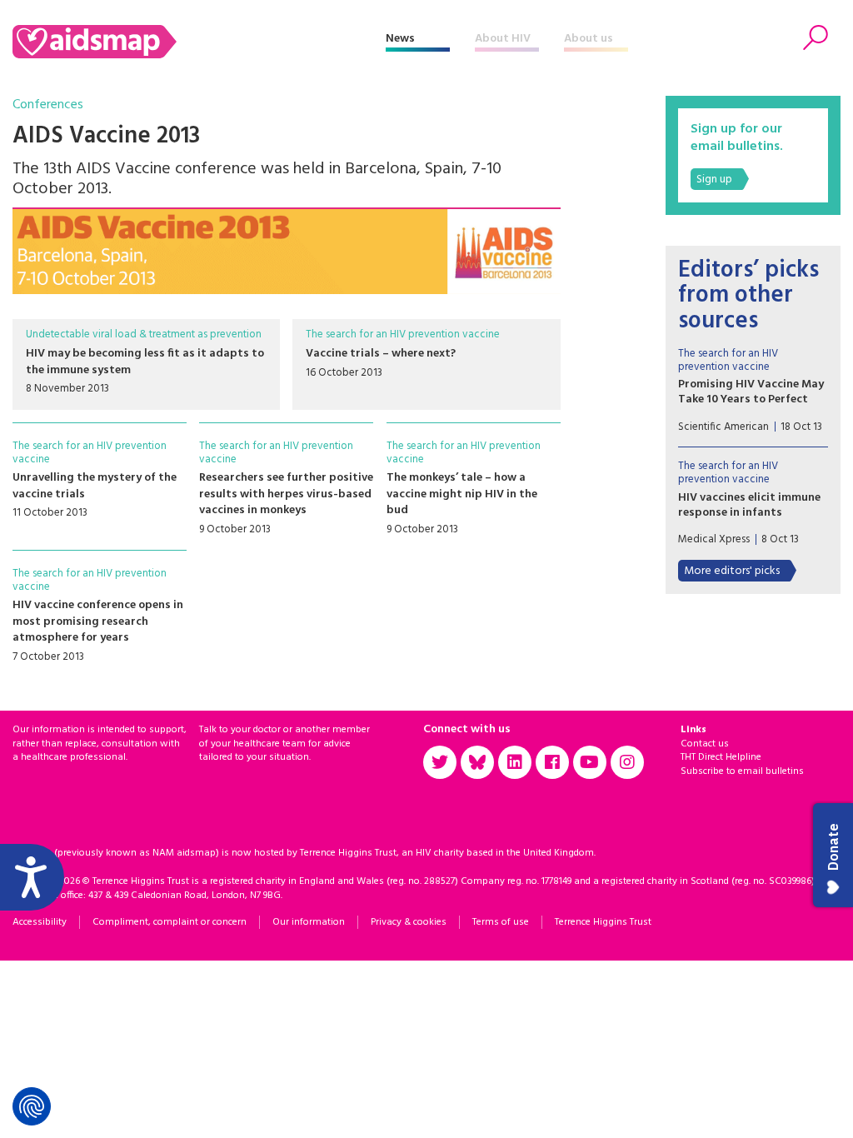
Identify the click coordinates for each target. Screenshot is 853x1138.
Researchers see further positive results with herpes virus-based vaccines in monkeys (286, 494)
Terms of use (500, 922)
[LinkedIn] (514, 762)
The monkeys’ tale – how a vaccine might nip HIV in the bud (462, 494)
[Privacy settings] (31, 1106)
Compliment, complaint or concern (169, 922)
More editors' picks (732, 571)
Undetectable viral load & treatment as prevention (144, 334)
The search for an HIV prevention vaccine (403, 334)
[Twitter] (439, 762)
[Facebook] (552, 762)
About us (588, 38)
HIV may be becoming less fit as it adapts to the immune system (145, 362)
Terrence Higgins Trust (603, 922)
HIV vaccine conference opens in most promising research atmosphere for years (97, 621)
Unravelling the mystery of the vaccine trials (94, 486)
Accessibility (39, 922)
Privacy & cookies (408, 922)
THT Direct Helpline (721, 757)
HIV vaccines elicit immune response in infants (749, 505)
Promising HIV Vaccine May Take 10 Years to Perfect (751, 392)
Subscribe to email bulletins (742, 771)
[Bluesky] (477, 762)
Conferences (47, 105)
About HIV (503, 38)
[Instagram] (627, 762)
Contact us (705, 744)
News (400, 38)
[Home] (199, 41)
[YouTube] (589, 762)
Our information (308, 922)
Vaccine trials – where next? (381, 353)
